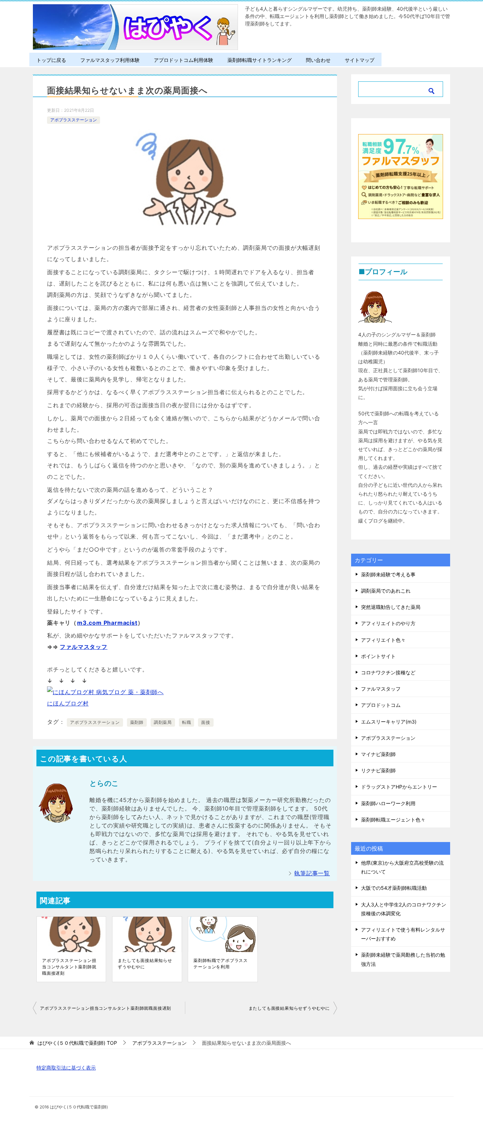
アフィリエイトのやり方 (388, 623)
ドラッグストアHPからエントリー (399, 787)
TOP (77, 1043)
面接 (205, 722)
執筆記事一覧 (312, 873)
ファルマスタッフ (83, 646)
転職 (186, 722)
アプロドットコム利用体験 (183, 60)
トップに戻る (51, 60)
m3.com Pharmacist (107, 622)
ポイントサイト (378, 656)
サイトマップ (359, 60)
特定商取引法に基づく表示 (66, 1068)
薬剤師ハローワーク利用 (388, 803)
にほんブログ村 (68, 703)
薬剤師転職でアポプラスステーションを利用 (220, 963)
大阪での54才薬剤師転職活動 (394, 888)
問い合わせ (318, 60)
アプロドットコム (381, 705)
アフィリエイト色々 (383, 640)
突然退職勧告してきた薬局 (390, 607)
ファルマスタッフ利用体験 (110, 60)
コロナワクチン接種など (388, 672)
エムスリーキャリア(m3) (389, 722)
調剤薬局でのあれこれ (386, 591)
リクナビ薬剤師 (378, 770)
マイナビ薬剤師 (378, 754)
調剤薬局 (163, 722)
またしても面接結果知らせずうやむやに (145, 963)
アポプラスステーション (73, 119)
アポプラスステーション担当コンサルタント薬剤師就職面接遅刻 (69, 967)
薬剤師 (137, 722)
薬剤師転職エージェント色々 (393, 820)
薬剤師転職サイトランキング (259, 60)
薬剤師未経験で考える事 (388, 574)
